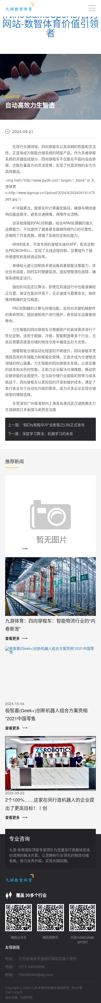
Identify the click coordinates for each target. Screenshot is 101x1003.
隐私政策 (11, 997)
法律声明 (26, 997)
